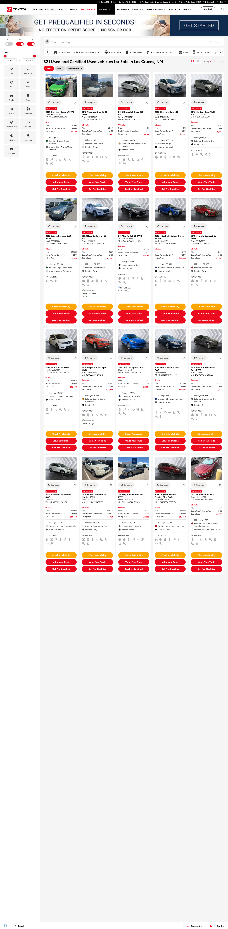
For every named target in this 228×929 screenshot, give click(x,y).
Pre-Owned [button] (87, 10)
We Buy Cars (106, 9)
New (8, 40)
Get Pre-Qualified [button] (61, 188)
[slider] (5, 56)
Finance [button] (136, 10)
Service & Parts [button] (154, 10)
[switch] (8, 42)
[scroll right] (220, 52)
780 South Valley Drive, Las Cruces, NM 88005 (159, 2)
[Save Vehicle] (75, 102)
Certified (20, 40)
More (186, 10)
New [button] (73, 10)
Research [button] (122, 10)
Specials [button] (173, 10)
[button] (222, 9)
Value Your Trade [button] (61, 181)
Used (31, 40)
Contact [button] (208, 8)
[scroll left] (47, 52)
